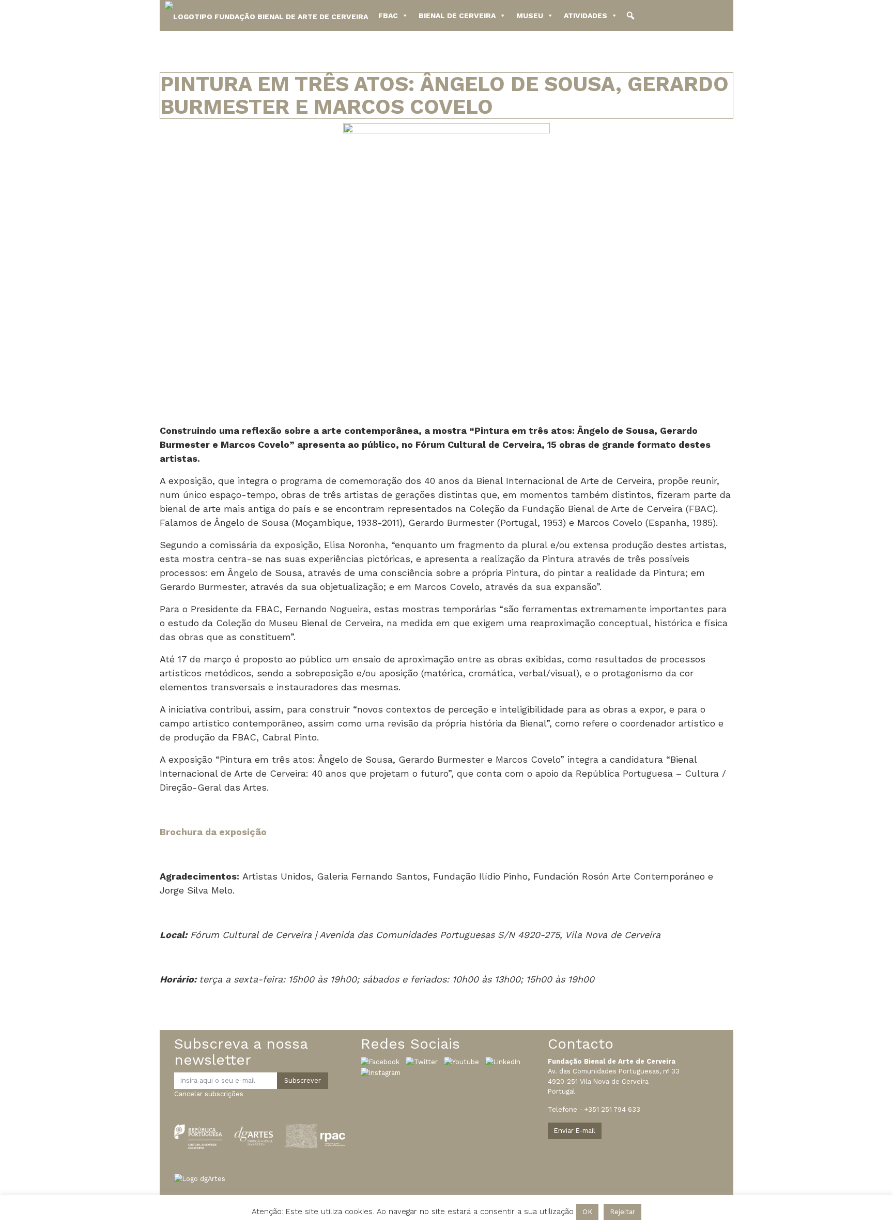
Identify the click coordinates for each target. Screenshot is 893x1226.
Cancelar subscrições (208, 1094)
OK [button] (587, 1212)
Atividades (585, 15)
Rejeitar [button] (622, 1212)
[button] (630, 15)
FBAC (388, 15)
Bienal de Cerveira (457, 15)
